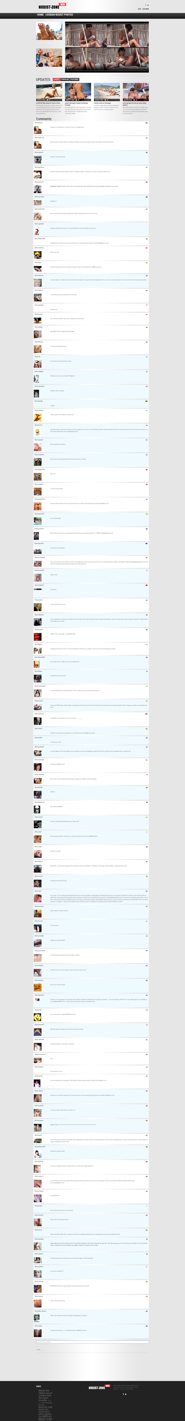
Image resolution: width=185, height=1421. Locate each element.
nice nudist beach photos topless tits (45, 1413)
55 (50, 70)
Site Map (146, 9)
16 (136, 100)
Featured (74, 79)
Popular (65, 79)
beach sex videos (44, 1392)
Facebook (145, 5)
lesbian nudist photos (59, 14)
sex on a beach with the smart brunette (45, 1397)
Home (40, 14)
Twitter (148, 5)
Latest (56, 79)
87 (50, 43)
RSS (139, 9)
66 (107, 100)
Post (38, 1349)
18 (78, 100)
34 (49, 100)
